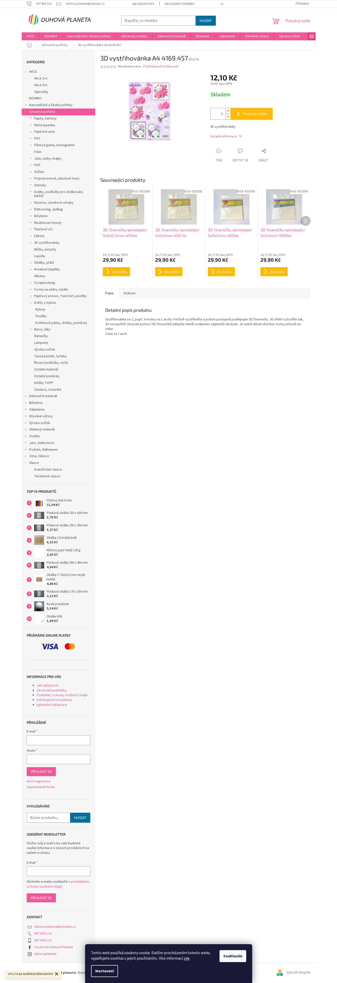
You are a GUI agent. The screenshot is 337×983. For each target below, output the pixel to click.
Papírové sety (44, 131)
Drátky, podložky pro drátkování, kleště (58, 194)
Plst (37, 138)
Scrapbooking (44, 282)
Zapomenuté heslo (41, 787)
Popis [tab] (109, 293)
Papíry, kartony (45, 118)
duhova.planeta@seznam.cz (55, 926)
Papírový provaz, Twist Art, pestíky (60, 296)
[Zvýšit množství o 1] (227, 111)
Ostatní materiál (46, 369)
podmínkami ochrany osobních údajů (58, 884)
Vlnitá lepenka (44, 125)
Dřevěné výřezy (41, 416)
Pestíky (41, 316)
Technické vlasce (47, 476)
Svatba (34, 436)
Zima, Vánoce (39, 456)
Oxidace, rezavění (47, 389)
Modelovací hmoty (48, 222)
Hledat (206, 20)
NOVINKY (35, 98)
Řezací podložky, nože (51, 362)
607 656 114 (42, 933)
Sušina (39, 171)
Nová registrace (39, 781)
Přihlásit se (41, 771)
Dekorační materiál (43, 396)
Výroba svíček (44, 349)
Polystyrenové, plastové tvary (57, 178)
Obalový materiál (42, 429)
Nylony (40, 309)
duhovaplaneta (45, 953)
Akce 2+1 (41, 78)
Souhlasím (232, 956)
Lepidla (39, 256)
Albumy (39, 276)
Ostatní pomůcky (47, 376)
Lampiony (41, 342)
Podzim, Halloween (43, 449)
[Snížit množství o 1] (227, 117)
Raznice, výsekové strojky (54, 202)
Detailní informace (223, 136)
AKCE (33, 71)
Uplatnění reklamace (52, 704)
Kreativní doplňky (47, 269)
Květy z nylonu (45, 302)
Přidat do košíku (254, 114)
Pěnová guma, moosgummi (54, 145)
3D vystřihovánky (47, 242)
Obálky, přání (44, 262)
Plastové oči (43, 229)
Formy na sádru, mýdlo (51, 289)
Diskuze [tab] (129, 293)
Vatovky (40, 185)
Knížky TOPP (43, 382)
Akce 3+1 (41, 85)
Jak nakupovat (143, 4)
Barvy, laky (42, 329)
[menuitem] (30, 36)
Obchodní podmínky (179, 4)
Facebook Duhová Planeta (53, 947)
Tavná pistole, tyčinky (50, 356)
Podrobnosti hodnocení (160, 66)
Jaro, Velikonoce (41, 442)
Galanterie (37, 409)
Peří (37, 165)
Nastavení (104, 971)
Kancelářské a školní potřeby (51, 105)
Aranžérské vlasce (48, 469)
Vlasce (34, 462)
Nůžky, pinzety (45, 249)
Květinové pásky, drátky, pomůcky (61, 322)
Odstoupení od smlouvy (54, 699)
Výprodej (41, 91)
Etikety (39, 236)
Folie (37, 151)
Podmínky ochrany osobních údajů (62, 695)
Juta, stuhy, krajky (47, 158)
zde (187, 958)
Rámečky (41, 336)
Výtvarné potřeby (42, 111)
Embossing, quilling (48, 209)
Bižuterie (41, 216)
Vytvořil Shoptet (298, 972)
